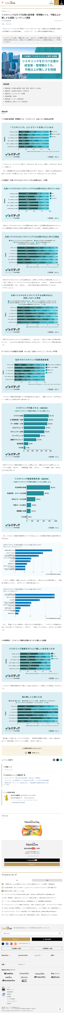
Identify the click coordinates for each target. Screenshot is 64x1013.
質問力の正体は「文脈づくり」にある (14, 891)
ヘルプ (8, 987)
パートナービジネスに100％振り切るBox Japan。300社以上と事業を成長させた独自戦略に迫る (29, 894)
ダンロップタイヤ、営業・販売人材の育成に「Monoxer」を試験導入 (23, 778)
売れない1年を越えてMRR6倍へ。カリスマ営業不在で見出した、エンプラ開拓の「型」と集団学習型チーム (32, 908)
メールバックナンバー (33, 856)
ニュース (37, 955)
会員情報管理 (10, 991)
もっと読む (6, 784)
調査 (3, 24)
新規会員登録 (32, 860)
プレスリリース (9, 770)
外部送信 (9, 1003)
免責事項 (9, 994)
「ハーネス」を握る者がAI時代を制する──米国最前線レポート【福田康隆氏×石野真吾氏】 (28, 901)
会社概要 (9, 996)
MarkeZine (5, 955)
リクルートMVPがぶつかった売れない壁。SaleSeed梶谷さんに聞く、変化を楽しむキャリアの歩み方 (30, 915)
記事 (52, 955)
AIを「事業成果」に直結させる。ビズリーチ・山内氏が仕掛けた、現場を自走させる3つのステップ (30, 898)
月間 (47, 880)
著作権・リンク (10, 989)
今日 (17, 880)
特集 (3, 964)
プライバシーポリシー (12, 1001)
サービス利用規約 (11, 998)
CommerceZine (23, 955)
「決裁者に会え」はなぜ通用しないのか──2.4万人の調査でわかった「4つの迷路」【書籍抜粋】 (29, 884)
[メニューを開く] (2, 2)
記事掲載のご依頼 (47, 948)
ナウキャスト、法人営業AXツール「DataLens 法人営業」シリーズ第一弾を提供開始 (27, 780)
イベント (20, 964)
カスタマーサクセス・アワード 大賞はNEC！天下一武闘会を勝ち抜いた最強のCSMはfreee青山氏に (30, 911)
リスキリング (8, 24)
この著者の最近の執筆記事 (18, 802)
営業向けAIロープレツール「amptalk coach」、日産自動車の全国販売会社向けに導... (27, 783)
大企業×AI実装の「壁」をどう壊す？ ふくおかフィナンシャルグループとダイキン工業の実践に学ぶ (30, 887)
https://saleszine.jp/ (29, 798)
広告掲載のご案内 (16, 948)
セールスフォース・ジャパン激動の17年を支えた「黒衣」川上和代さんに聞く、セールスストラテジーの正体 (33, 904)
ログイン (33, 864)
